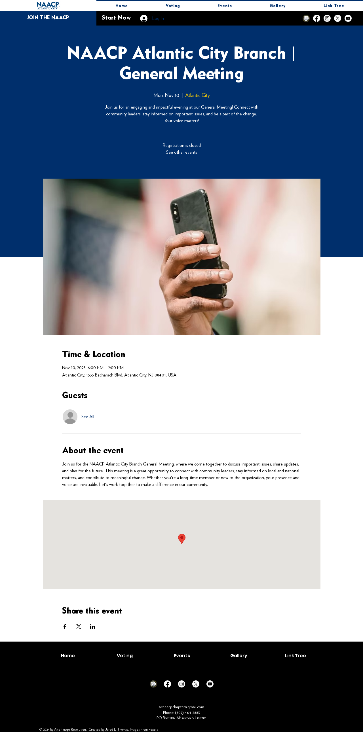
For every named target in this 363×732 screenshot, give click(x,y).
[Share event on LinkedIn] (92, 626)
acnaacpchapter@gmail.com (181, 707)
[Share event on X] (78, 626)
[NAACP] (306, 18)
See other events (181, 152)
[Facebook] (316, 18)
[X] (337, 18)
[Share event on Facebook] (64, 626)
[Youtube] (348, 18)
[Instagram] (327, 18)
